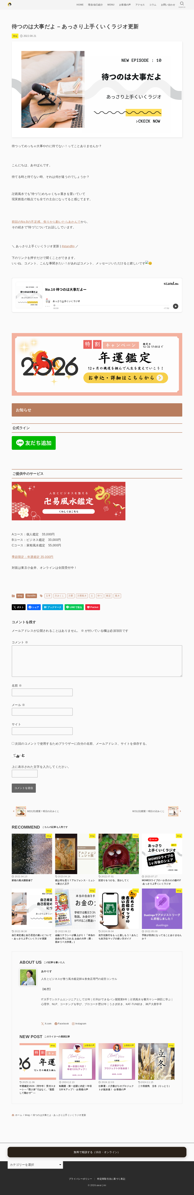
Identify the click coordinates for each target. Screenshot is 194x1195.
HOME (80, 4)
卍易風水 (82, 595)
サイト (16, 724)
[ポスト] (19, 607)
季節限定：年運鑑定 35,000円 (32, 557)
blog (15, 36)
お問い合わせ (168, 4)
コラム (152, 4)
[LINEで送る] (74, 607)
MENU (111, 4)
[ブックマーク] (52, 607)
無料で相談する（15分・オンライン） (97, 1152)
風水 (117, 595)
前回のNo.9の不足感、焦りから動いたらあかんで (46, 221)
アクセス (140, 4)
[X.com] (46, 1023)
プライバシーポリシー (80, 1179)
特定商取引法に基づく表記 (111, 1179)
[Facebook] (62, 1023)
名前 (17, 685)
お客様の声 (125, 4)
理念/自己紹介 (95, 4)
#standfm (68, 246)
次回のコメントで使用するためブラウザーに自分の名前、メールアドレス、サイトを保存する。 (82, 743)
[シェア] (34, 607)
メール (18, 705)
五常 (48, 595)
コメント (20, 642)
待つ (99, 595)
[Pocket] (92, 607)
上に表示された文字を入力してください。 (41, 766)
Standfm (31, 595)
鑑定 (108, 595)
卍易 (70, 595)
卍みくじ (59, 595)
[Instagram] (79, 1023)
